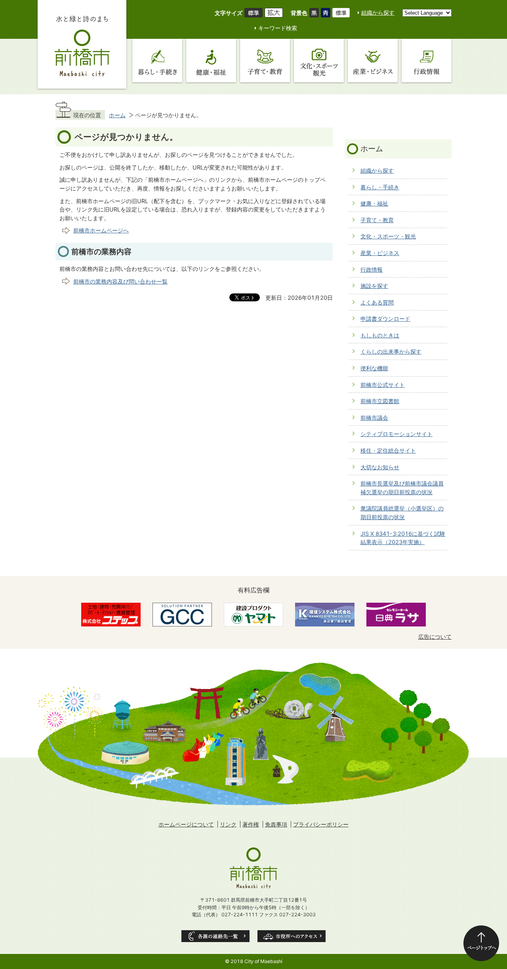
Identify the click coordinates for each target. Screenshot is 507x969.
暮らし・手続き (379, 187)
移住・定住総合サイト (388, 450)
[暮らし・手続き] (157, 60)
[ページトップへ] (481, 943)
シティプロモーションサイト (396, 433)
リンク (228, 824)
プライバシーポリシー (321, 824)
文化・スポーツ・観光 (388, 236)
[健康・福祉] (211, 60)
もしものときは (379, 335)
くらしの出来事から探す (390, 351)
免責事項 (276, 824)
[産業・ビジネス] (373, 60)
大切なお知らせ (379, 467)
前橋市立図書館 (379, 401)
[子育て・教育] (265, 60)
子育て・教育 (377, 220)
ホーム (117, 115)
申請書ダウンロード (385, 318)
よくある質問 (377, 302)
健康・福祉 (374, 203)
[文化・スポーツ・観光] (319, 60)
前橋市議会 (374, 417)
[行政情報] (427, 60)
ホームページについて (186, 824)
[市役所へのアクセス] (291, 936)
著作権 (250, 824)
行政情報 (371, 269)
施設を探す (374, 285)
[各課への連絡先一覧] (215, 936)
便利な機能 (374, 368)
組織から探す (378, 12)
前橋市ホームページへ (101, 230)
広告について (435, 636)
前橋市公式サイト (382, 384)
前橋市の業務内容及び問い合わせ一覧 (120, 281)
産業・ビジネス (379, 252)
